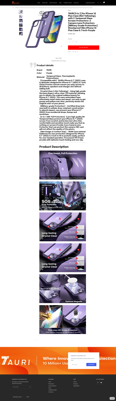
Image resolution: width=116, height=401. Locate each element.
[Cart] (103, 2)
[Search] (98, 2)
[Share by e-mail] (77, 51)
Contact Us (76, 2)
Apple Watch (76, 385)
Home (38, 2)
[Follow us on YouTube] (101, 382)
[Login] (100, 2)
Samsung (75, 383)
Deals (60, 2)
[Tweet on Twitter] (75, 51)
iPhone (75, 381)
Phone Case (45, 2)
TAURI (69, 10)
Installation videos (68, 2)
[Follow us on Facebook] (98, 382)
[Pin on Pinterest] (73, 51)
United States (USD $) (90, 2)
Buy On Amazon (83, 47)
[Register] (30, 386)
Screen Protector (53, 2)
